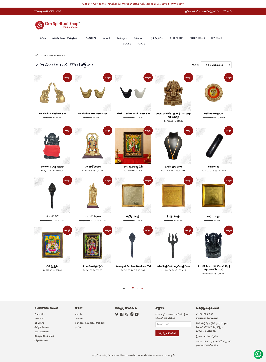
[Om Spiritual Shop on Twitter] (117, 314)
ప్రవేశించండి (190, 11)
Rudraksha (176, 38)
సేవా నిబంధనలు (41, 331)
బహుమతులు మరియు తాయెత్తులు (90, 322)
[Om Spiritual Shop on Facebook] (122, 314)
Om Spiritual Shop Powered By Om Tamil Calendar (131, 355)
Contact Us (39, 314)
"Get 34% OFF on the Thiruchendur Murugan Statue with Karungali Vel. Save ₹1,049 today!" (133, 4)
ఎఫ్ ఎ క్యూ (39, 322)
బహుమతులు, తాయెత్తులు (65, 38)
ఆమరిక (195, 64)
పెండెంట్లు (121, 38)
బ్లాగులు (78, 327)
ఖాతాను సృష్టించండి (210, 11)
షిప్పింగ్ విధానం (41, 340)
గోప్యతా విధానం (41, 327)
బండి (229, 11)
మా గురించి (39, 318)
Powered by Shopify (165, 355)
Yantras (91, 38)
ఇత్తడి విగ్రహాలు (156, 38)
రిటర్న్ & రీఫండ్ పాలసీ (44, 335)
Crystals (217, 38)
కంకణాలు (138, 38)
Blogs (141, 43)
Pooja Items (197, 38)
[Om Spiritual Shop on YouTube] (137, 314)
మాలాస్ (106, 38)
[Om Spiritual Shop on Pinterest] (127, 314)
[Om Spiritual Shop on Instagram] (131, 314)
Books (127, 43)
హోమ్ (43, 38)
